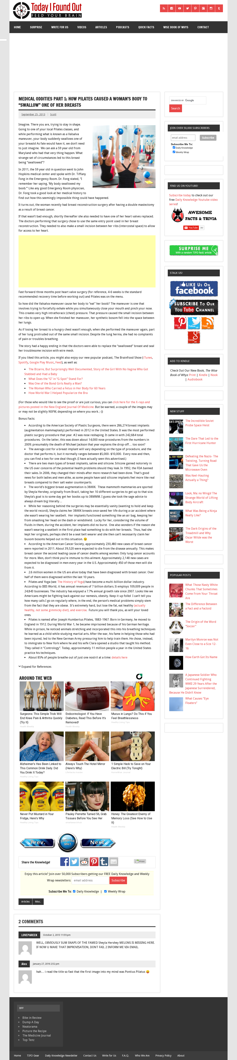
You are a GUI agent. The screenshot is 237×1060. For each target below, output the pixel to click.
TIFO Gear (33, 1055)
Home (17, 27)
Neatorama (29, 1026)
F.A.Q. (125, 1055)
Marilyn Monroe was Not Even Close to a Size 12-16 (201, 644)
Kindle (203, 375)
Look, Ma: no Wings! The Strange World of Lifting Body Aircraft (201, 498)
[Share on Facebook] (64, 861)
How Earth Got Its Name (201, 657)
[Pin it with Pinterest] (94, 861)
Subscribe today (180, 195)
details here (119, 657)
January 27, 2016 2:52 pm (46, 963)
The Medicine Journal (36, 1035)
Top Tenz (28, 1040)
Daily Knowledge (88, 891)
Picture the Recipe (34, 1031)
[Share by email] (113, 861)
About (180, 1055)
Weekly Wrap (116, 891)
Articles (101, 27)
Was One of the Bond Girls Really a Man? (55, 383)
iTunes (147, 357)
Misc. (38, 901)
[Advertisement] (119, 61)
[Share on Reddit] (84, 861)
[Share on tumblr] (103, 861)
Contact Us (89, 1055)
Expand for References (36, 666)
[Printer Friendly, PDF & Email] (140, 862)
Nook (214, 375)
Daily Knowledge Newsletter (61, 1055)
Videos (81, 27)
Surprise (36, 27)
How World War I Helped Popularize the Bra (58, 393)
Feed (58, 362)
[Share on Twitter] (74, 861)
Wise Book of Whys (175, 27)
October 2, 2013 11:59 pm (57, 935)
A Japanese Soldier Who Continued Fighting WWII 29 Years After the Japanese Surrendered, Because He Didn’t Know (193, 683)
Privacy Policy (163, 1055)
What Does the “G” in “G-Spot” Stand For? (56, 379)
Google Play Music (42, 362)
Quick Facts (146, 27)
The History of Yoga (70, 582)
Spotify (23, 362)
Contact (203, 27)
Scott (53, 114)
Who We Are (142, 1055)
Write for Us (59, 27)
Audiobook (195, 379)
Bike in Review (31, 1018)
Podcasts (122, 27)
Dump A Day (30, 1022)
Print (192, 375)
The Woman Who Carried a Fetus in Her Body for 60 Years (67, 388)
